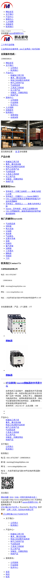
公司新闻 (14, 100)
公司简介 (14, 68)
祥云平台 (33, 507)
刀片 (8, 258)
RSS (11, 497)
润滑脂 (8, 248)
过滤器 (8, 231)
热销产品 (14, 95)
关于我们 (9, 14)
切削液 (8, 226)
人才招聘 (9, 22)
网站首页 (9, 12)
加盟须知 (14, 115)
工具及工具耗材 (17, 88)
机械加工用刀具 (17, 75)
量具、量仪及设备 (18, 78)
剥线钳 (8, 256)
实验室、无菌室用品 (19, 93)
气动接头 (9, 236)
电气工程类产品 (17, 83)
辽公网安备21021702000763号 (15, 514)
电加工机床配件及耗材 (20, 80)
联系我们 (9, 27)
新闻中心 (9, 19)
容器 (8, 241)
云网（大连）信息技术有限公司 (20, 510)
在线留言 (9, 24)
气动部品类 (15, 85)
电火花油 (9, 229)
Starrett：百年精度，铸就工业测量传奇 (22, 209)
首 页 (17, 152)
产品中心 (9, 17)
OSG (22, 33)
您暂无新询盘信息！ (28, 497)
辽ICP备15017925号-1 (10, 507)
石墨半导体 (10, 238)
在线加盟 (14, 117)
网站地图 (5, 497)
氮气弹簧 (9, 246)
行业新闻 (14, 102)
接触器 (9, 340)
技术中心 (14, 105)
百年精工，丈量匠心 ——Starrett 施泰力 (22, 196)
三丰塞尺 (9, 251)
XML (17, 497)
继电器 (8, 253)
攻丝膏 (8, 234)
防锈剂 (17, 33)
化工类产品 (15, 90)
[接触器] (17, 336)
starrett (11, 33)
